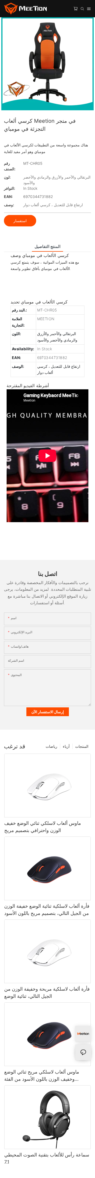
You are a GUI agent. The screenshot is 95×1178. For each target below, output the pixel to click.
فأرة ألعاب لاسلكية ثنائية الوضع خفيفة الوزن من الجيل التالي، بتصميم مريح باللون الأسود (46, 909)
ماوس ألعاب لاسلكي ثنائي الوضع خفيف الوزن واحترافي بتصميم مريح (42, 826)
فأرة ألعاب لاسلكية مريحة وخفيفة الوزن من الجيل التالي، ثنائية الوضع (47, 992)
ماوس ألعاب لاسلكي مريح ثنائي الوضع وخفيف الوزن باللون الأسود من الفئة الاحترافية (41, 1076)
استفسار (20, 220)
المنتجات (81, 746)
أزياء (66, 746)
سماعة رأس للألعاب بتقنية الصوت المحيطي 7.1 (46, 1158)
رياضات (51, 746)
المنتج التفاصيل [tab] (47, 246)
